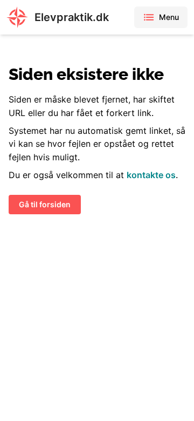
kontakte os (151, 174)
